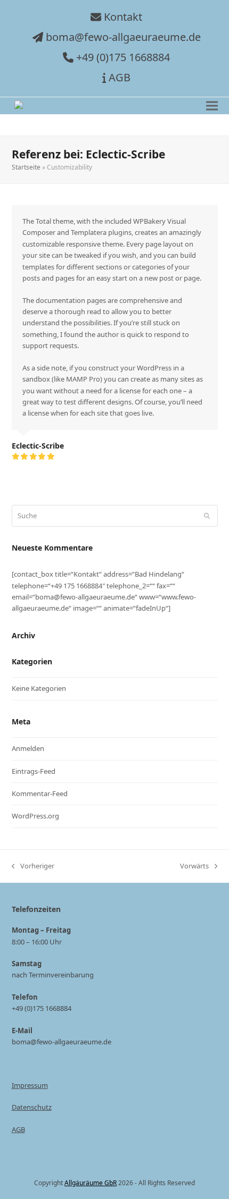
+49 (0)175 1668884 (123, 57)
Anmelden (28, 748)
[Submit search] (207, 515)
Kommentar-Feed (40, 793)
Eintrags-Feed (33, 771)
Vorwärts (194, 866)
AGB (119, 77)
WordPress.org (35, 816)
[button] (212, 106)
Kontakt (123, 17)
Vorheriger (33, 866)
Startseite (26, 167)
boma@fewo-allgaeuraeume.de (123, 37)
